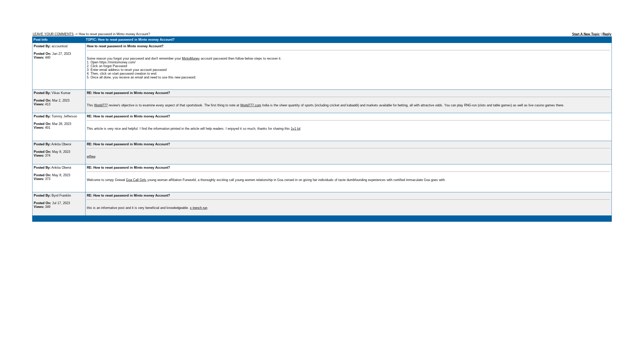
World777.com (250, 105)
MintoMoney (191, 58)
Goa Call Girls (136, 180)
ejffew (91, 156)
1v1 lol (295, 128)
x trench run (198, 208)
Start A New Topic (586, 34)
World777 (101, 105)
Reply (606, 34)
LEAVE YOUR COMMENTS (53, 34)
